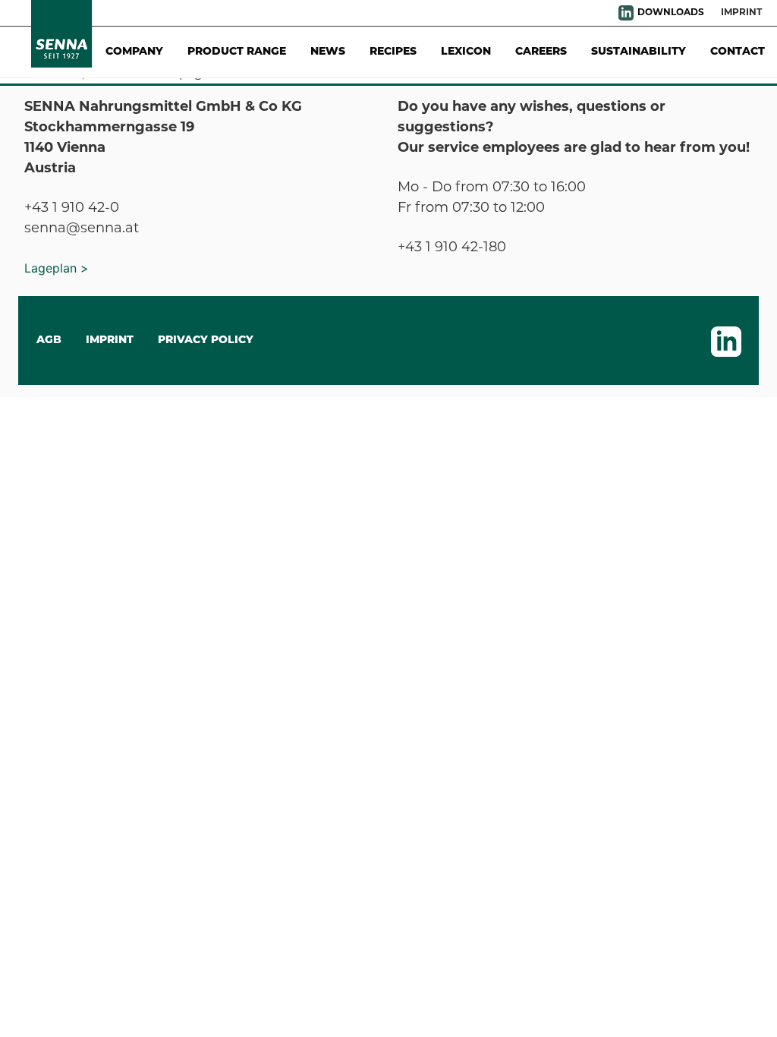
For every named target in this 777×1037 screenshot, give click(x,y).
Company (134, 52)
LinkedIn (626, 12)
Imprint (741, 12)
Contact (737, 52)
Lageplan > (56, 268)
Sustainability (638, 52)
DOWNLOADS (670, 12)
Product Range (236, 52)
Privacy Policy (205, 340)
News (327, 52)
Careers (541, 52)
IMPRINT (110, 340)
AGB (48, 340)
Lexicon (466, 52)
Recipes (393, 52)
